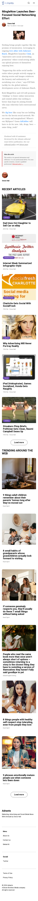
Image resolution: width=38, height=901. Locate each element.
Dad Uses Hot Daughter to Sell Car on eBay (17, 224)
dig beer (8, 112)
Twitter (5, 861)
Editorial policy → (17, 164)
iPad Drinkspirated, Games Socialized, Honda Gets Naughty (17, 386)
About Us (6, 836)
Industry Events (8, 257)
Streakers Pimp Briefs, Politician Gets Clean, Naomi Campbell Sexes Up (18, 429)
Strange (6, 217)
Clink (28, 53)
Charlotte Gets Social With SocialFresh (17, 304)
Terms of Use (7, 873)
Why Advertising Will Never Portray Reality (17, 344)
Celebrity (6, 420)
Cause (6, 378)
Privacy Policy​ (8, 877)
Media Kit (6, 844)
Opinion (6, 338)
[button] (34, 3)
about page (23, 144)
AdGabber (24, 121)
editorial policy (10, 144)
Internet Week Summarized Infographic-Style (17, 264)
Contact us (7, 840)
